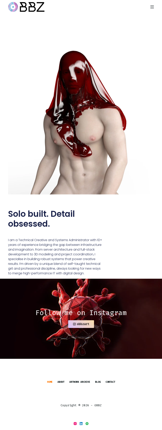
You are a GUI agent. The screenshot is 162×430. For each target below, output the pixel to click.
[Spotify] (87, 423)
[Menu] (152, 7)
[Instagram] (75, 423)
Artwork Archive (79, 382)
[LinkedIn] (81, 423)
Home (50, 382)
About (60, 382)
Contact (110, 382)
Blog (98, 382)
